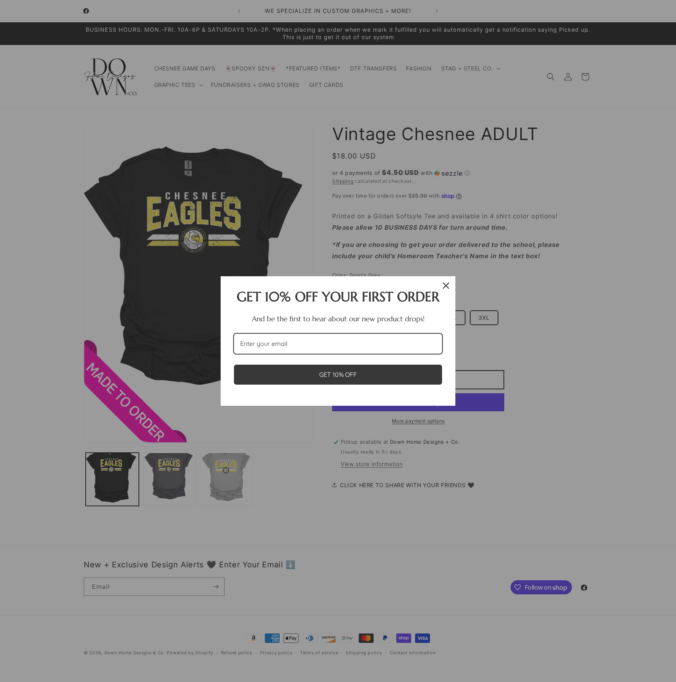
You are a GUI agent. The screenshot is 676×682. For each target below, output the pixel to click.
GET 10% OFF (338, 374)
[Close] (446, 285)
